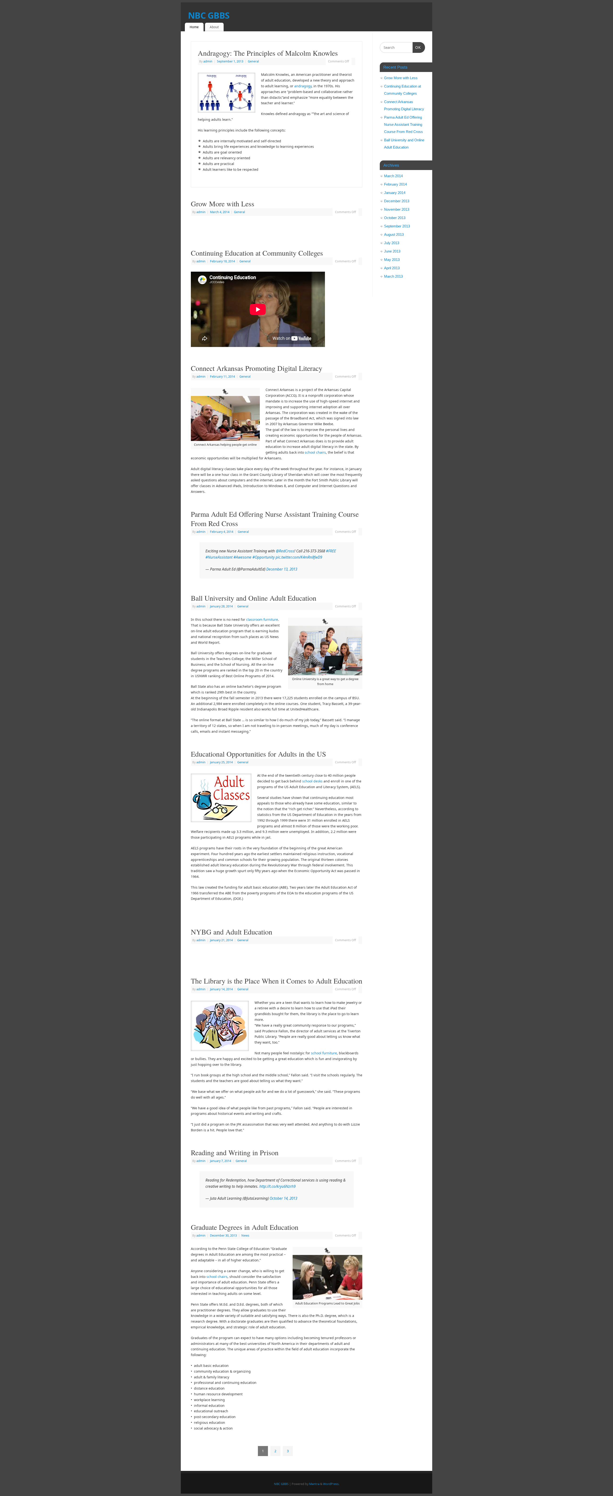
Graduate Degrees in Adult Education (244, 1227)
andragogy (303, 86)
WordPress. (331, 1484)
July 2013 (391, 243)
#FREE (331, 551)
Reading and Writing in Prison (234, 1152)
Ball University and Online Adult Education (253, 598)
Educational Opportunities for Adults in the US (258, 754)
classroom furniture (262, 619)
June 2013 (392, 251)
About (214, 27)
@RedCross (285, 551)
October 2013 (394, 218)
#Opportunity (263, 557)
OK (417, 47)
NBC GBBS (208, 15)
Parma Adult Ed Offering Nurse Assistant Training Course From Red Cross (275, 518)
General (253, 61)
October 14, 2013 (283, 1198)
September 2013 (397, 226)
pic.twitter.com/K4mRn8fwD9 (299, 557)
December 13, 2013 (281, 569)
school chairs (315, 452)
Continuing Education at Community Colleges (257, 253)
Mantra (314, 1484)
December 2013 (396, 201)
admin (207, 61)
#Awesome (242, 557)
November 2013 (396, 209)
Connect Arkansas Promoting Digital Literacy (256, 368)
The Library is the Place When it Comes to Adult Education (276, 980)
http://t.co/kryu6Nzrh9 (277, 1186)
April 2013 (392, 268)
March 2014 (393, 176)
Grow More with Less (222, 203)
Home (194, 27)
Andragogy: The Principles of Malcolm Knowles (268, 53)
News (245, 1235)
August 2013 (394, 234)
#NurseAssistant (219, 557)
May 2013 (392, 260)
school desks (312, 781)
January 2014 (394, 193)
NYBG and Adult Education (231, 931)
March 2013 (393, 276)
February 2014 (395, 184)
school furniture (324, 1053)
